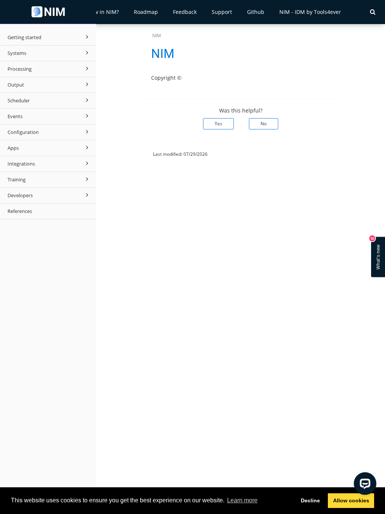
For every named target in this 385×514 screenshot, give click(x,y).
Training (17, 179)
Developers (20, 195)
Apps (13, 147)
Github (255, 11)
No (264, 123)
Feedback (185, 11)
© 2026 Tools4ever (122, 154)
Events (15, 116)
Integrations (21, 163)
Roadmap (146, 11)
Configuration (23, 132)
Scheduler (19, 100)
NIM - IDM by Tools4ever (310, 11)
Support (222, 11)
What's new (376, 253)
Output (16, 84)
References (20, 211)
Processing (20, 68)
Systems (17, 53)
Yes (218, 123)
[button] (373, 12)
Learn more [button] (242, 500)
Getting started (24, 37)
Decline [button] (310, 500)
